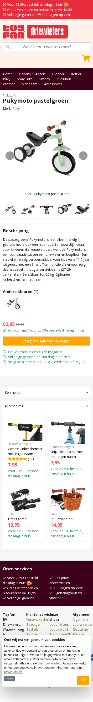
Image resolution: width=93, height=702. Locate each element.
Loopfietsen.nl (60, 624)
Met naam (29, 84)
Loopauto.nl (58, 629)
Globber (58, 74)
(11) (25, 460)
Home (7, 74)
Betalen (32, 634)
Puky (6, 79)
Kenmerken (13, 392)
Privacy (78, 634)
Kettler (76, 74)
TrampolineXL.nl (61, 634)
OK (83, 680)
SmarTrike (25, 79)
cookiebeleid (52, 663)
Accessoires (53, 84)
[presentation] (9, 155)
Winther (9, 84)
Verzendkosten (37, 619)
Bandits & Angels (32, 74)
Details (9, 678)
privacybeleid (13, 672)
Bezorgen (33, 624)
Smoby (44, 79)
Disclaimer (81, 629)
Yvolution (64, 79)
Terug (11, 94)
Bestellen (33, 629)
